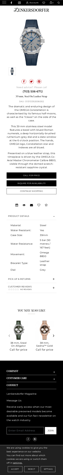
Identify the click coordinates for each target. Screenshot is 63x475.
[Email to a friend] (32, 205)
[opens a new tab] (11, 2)
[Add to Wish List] (39, 205)
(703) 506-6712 (33, 91)
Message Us (14, 400)
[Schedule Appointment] (17, 205)
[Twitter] (31, 81)
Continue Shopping (31, 191)
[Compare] (46, 205)
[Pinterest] (39, 81)
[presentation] (9, 336)
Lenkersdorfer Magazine (21, 393)
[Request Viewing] (24, 205)
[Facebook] (24, 81)
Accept (15, 469)
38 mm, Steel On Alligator (18, 344)
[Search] (59, 2)
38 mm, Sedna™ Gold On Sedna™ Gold (44, 347)
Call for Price (31, 175)
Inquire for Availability (31, 183)
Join (51, 430)
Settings (48, 469)
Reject (31, 469)
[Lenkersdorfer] (31, 9)
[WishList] (44, 2)
